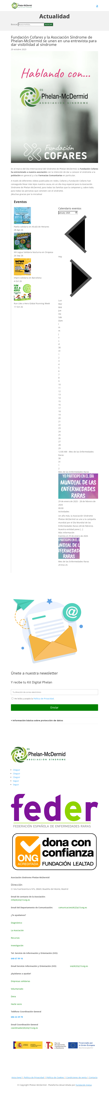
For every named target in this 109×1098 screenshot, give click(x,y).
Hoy (60, 256)
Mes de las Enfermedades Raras (73, 472)
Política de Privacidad (43, 698)
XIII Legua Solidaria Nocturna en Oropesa (33, 252)
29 (59, 448)
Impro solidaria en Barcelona (27, 277)
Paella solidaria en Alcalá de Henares (31, 226)
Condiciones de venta (76, 1077)
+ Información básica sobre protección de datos (37, 720)
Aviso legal (16, 1077)
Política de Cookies (55, 1077)
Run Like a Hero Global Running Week (32, 303)
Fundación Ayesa (84, 1085)
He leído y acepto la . (34, 698)
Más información (66, 532)
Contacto (93, 1077)
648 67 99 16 (17, 958)
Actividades (63, 511)
